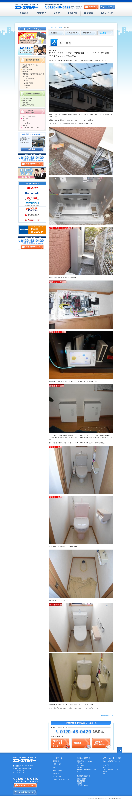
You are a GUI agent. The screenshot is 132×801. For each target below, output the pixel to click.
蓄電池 (24, 125)
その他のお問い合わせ (101, 744)
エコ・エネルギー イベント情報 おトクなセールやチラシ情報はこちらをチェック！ (32, 38)
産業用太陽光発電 (32, 93)
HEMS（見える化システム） (31, 127)
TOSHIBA (32, 198)
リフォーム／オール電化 (112, 758)
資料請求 (81, 744)
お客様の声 (41, 13)
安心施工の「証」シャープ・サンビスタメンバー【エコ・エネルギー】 (27, 7)
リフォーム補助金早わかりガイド (33, 116)
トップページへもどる (32, 28)
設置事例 (25, 67)
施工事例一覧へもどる (107, 715)
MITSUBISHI (32, 203)
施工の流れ (80, 765)
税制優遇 (25, 103)
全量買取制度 (26, 100)
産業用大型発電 (27, 98)
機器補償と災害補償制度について (33, 74)
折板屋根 (27, 85)
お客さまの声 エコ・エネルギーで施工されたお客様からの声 (32, 50)
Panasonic (32, 193)
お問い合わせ (91, 7)
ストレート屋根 (29, 78)
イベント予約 (108, 7)
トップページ (52, 28)
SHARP (32, 188)
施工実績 (23, 13)
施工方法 (25, 76)
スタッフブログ (32, 173)
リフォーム (26, 118)
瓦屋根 (26, 81)
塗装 (23, 121)
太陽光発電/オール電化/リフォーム (60, 744)
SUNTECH (32, 214)
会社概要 (89, 13)
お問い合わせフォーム (32, 164)
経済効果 (25, 71)
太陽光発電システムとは (30, 65)
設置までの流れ (27, 69)
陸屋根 (26, 87)
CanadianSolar (32, 219)
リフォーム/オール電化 (32, 111)
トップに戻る (119, 750)
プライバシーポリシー (61, 780)
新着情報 (72, 13)
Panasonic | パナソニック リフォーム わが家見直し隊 (32, 229)
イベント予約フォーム (25, 792)
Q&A (57, 13)
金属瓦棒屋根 (28, 83)
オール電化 (26, 123)
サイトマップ (107, 13)
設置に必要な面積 (28, 105)
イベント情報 (57, 770)
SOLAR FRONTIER (32, 209)
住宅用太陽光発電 (32, 60)
